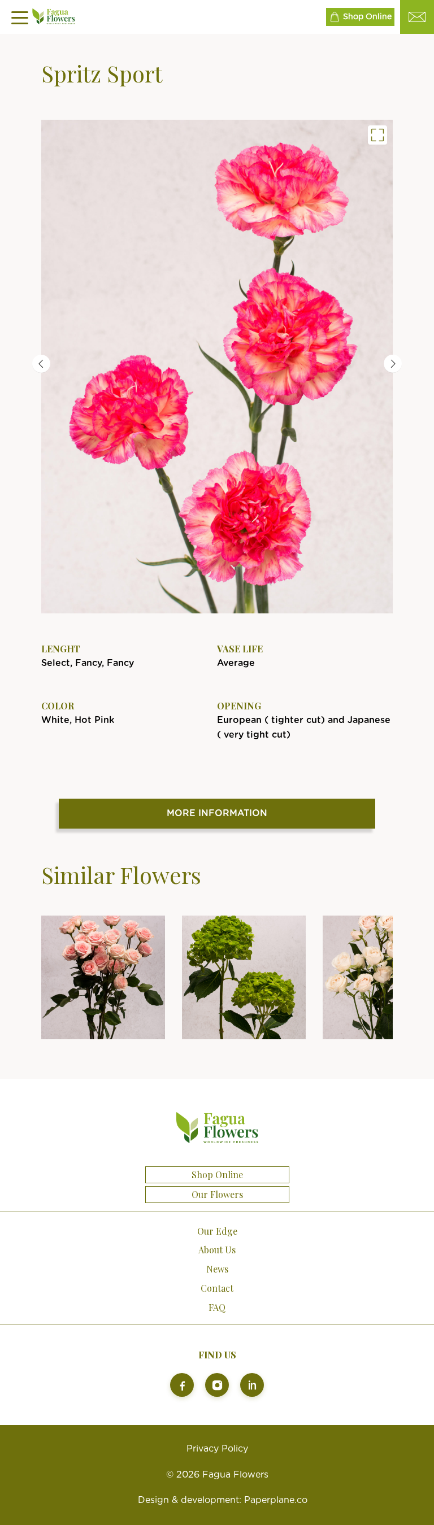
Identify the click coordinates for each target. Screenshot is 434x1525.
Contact (217, 1288)
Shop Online (367, 17)
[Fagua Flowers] (217, 366)
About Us (217, 1250)
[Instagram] (217, 1385)
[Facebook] (182, 1385)
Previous (41, 363)
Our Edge (217, 1231)
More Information (217, 813)
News (217, 1269)
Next (392, 363)
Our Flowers (217, 1195)
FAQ (217, 1307)
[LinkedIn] (252, 1385)
